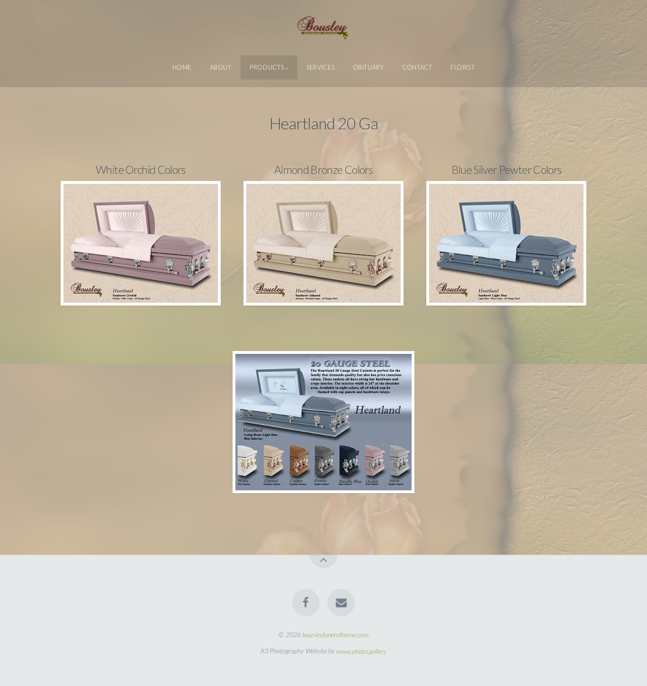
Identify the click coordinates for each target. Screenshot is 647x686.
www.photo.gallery (361, 651)
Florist (462, 67)
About (221, 67)
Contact (417, 67)
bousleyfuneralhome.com (335, 635)
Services (320, 67)
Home (182, 67)
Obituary (368, 67)
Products (267, 67)
